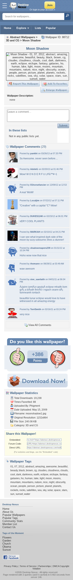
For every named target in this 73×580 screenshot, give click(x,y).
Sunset (6, 549)
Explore (21, 28)
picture (40, 486)
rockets (14, 490)
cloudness (53, 470)
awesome (51, 466)
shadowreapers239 (40, 248)
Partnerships (44, 566)
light (42, 478)
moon (49, 478)
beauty (14, 470)
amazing (40, 466)
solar (50, 490)
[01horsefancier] (13, 192)
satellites (31, 490)
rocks (22, 490)
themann (35, 263)
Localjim (34, 200)
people (22, 486)
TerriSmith (35, 309)
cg (35, 470)
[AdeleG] (13, 177)
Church (6, 543)
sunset (19, 494)
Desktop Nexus (30, 572)
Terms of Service (28, 566)
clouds (64, 470)
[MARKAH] (13, 239)
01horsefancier (38, 185)
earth (36, 474)
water (27, 494)
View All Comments (39, 325)
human (29, 478)
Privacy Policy (11, 566)
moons (57, 478)
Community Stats (12, 521)
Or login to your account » (42, 9)
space (57, 490)
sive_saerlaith (37, 279)
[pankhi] (13, 161)
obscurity (60, 482)
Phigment (34, 405)
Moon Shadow (32, 40)
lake (36, 478)
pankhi (34, 153)
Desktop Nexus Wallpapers (19, 5)
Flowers (7, 537)
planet (48, 486)
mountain (15, 482)
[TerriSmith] (13, 317)
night (51, 482)
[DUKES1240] (13, 224)
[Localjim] (13, 208)
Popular (51, 28)
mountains (27, 482)
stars (64, 490)
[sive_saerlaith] (13, 284)
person (31, 486)
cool (12, 474)
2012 (21, 466)
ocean (13, 486)
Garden (6, 540)
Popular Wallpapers (13, 514)
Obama (6, 546)
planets (57, 486)
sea (40, 490)
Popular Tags (10, 517)
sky (44, 490)
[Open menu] (5, 5)
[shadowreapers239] (13, 256)
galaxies (15, 478)
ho (22, 478)
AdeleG (34, 169)
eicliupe (54, 474)
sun (12, 494)
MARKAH (35, 232)
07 (15, 466)
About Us (7, 511)
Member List (9, 524)
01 (11, 466)
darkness (27, 474)
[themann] (11, 271)
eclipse (44, 474)
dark (18, 474)
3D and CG (12, 40)
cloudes (42, 470)
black (22, 470)
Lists (38, 28)
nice (45, 482)
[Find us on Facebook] (11, 558)
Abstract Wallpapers (22, 37)
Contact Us (9, 527)
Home (7, 28)
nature (38, 482)
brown (29, 470)
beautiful (63, 466)
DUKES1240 (36, 216)
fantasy (63, 474)
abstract (29, 466)
